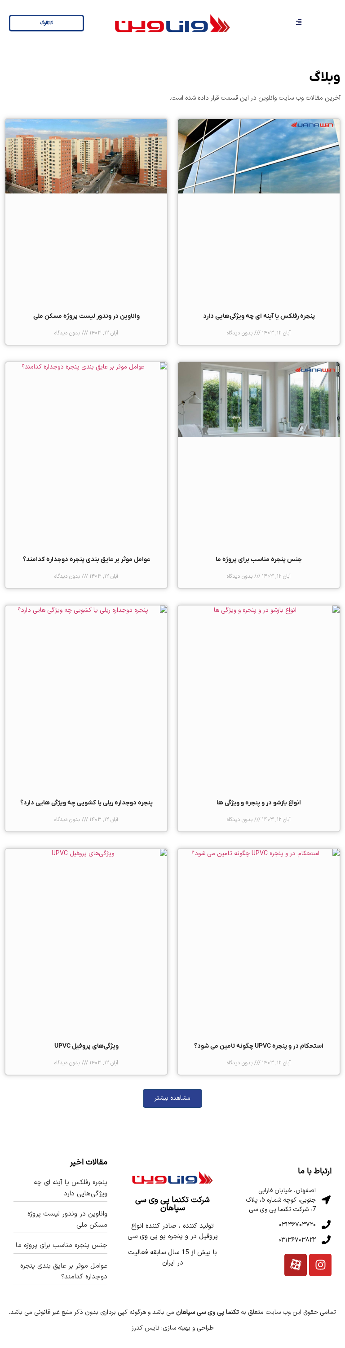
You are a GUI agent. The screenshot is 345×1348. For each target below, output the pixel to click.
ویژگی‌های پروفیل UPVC (86, 1046)
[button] (172, 1098)
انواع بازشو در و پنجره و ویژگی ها (259, 803)
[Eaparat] (295, 1265)
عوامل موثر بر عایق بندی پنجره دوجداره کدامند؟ (86, 559)
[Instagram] (320, 1265)
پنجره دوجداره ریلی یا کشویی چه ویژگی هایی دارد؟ (86, 803)
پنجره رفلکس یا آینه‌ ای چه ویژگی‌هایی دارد (259, 316)
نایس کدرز (145, 1328)
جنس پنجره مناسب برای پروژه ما (259, 559)
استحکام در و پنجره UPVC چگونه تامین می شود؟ (258, 1046)
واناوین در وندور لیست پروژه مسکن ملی (86, 316)
